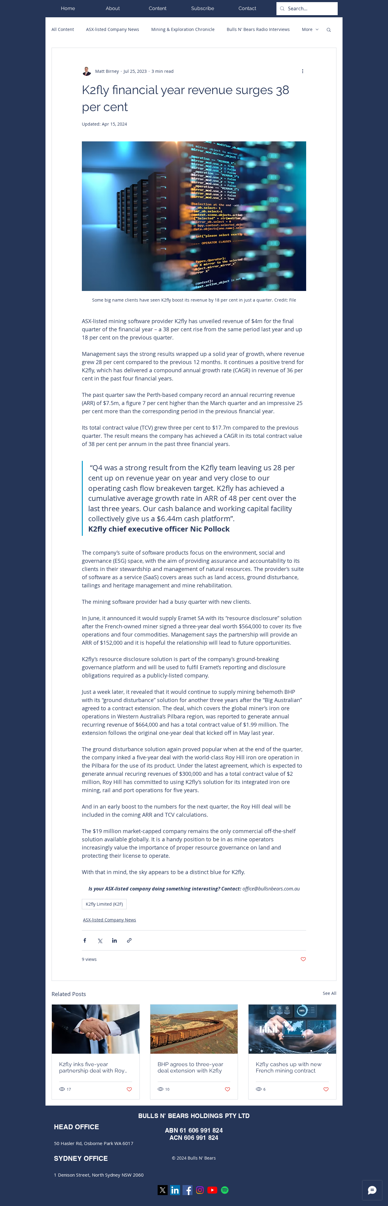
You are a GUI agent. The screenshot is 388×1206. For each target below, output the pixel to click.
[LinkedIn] (175, 1190)
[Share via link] (129, 940)
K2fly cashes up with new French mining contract (289, 1067)
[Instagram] (200, 1190)
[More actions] (302, 71)
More (307, 29)
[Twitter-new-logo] (163, 1190)
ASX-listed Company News (112, 29)
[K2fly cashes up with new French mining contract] (292, 1029)
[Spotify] (225, 1190)
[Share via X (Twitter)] (99, 940)
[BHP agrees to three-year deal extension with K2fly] (194, 1029)
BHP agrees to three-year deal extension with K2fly (190, 1067)
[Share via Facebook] (85, 940)
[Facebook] (187, 1190)
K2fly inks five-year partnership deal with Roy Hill (92, 1067)
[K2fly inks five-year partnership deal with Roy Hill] (95, 1029)
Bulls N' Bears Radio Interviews (258, 29)
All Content (63, 29)
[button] (157, 8)
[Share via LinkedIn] (114, 940)
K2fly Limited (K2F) (104, 904)
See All (329, 993)
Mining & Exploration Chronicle (183, 29)
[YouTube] (212, 1190)
